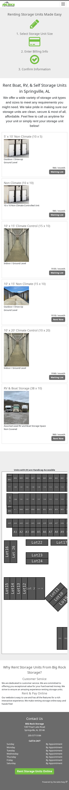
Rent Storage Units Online (34, 771)
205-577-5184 (34, 735)
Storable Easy (59, 782)
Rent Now (58, 319)
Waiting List (57, 171)
